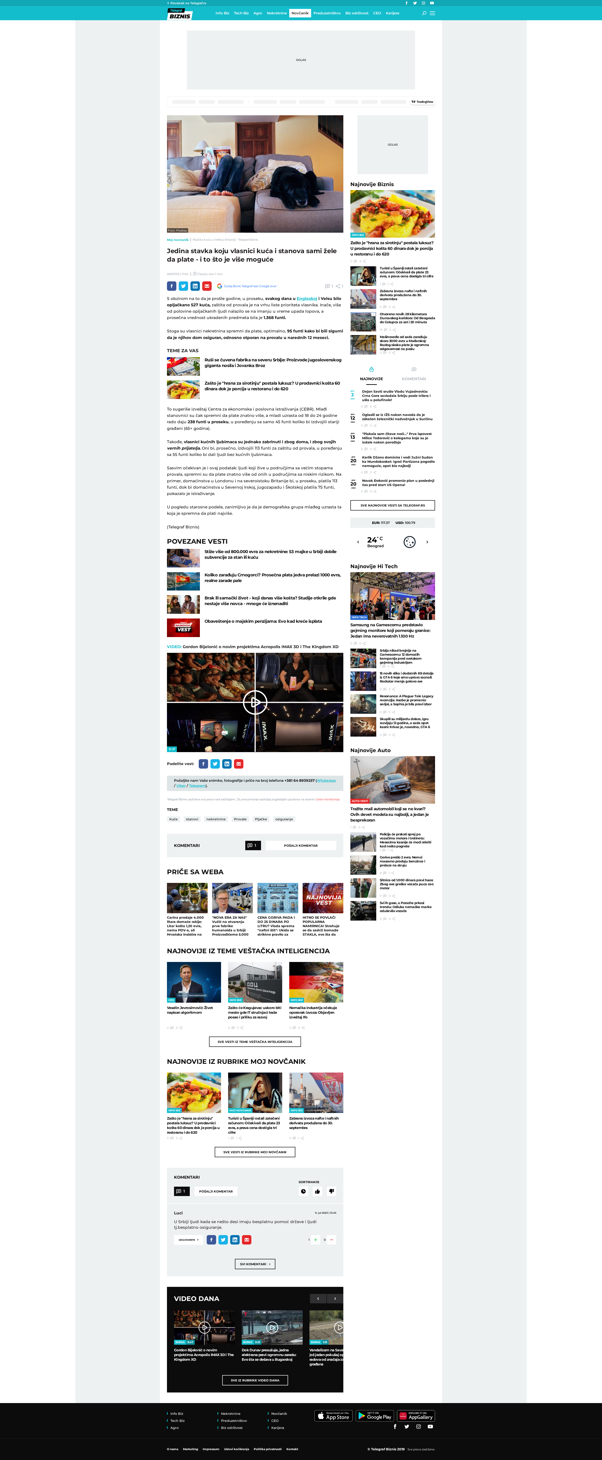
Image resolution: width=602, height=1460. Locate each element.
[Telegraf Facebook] (407, 3)
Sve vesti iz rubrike (255, 1152)
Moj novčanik (178, 240)
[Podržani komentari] (317, 1191)
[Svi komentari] (303, 1191)
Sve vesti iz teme (255, 1042)
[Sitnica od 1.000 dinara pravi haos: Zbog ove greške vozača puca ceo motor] (363, 888)
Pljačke (261, 819)
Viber (181, 785)
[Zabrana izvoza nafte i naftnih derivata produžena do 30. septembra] (316, 1093)
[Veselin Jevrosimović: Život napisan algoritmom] (194, 982)
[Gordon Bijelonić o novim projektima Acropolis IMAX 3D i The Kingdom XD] (204, 1327)
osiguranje (284, 819)
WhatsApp (326, 780)
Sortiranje (309, 1182)
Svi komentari (255, 1264)
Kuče (173, 819)
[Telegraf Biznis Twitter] (415, 3)
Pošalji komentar (301, 845)
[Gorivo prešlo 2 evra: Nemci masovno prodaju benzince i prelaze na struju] (363, 865)
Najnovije (372, 184)
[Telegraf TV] (432, 3)
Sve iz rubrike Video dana (255, 1380)
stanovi (192, 819)
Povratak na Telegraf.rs (188, 3)
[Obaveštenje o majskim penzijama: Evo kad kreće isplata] (183, 627)
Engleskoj (307, 298)
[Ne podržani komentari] (331, 1191)
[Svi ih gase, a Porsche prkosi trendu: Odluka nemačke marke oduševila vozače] (363, 911)
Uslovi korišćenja (327, 799)
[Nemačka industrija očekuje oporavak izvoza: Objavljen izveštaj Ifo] (316, 982)
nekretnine (216, 819)
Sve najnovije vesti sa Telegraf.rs (393, 505)
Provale (240, 819)
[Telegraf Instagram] (423, 3)
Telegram (197, 785)
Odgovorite (188, 1239)
